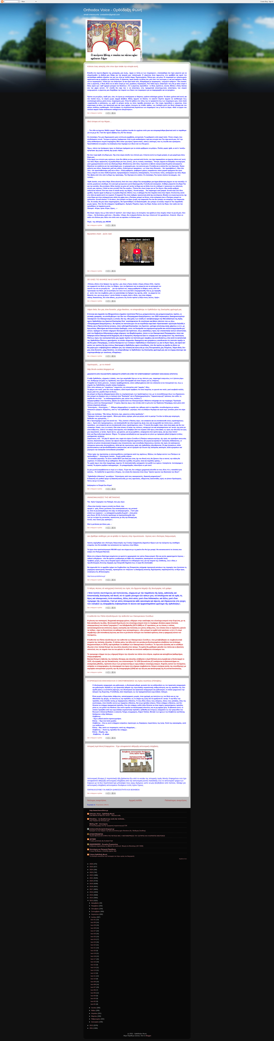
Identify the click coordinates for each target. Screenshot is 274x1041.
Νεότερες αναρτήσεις (96, 800)
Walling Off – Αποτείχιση (98, 824)
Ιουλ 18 (93, 956)
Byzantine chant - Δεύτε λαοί (99, 234)
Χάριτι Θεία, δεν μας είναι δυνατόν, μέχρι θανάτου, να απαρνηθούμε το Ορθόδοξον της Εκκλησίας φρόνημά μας (134, 309)
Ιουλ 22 (93, 945)
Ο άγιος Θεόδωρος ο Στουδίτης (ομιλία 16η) (102, 851)
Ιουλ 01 (93, 1004)
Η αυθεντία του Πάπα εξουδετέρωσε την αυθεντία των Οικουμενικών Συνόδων (120, 616)
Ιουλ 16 (93, 962)
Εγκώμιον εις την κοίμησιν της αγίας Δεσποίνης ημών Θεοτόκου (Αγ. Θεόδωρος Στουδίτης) (117, 830)
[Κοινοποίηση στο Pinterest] (115, 113)
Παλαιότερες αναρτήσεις (176, 800)
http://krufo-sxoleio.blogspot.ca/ (100, 369)
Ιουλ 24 (93, 939)
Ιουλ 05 (93, 993)
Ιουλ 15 (93, 965)
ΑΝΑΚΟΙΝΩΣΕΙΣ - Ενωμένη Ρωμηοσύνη (103, 844)
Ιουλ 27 (93, 931)
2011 (91, 1028)
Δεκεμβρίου (95, 903)
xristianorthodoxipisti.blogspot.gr (101, 829)
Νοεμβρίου (95, 906)
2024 (91, 869)
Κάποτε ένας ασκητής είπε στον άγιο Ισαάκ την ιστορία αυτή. (112, 66)
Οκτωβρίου (95, 909)
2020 (91, 881)
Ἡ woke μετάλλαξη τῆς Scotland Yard (101, 841)
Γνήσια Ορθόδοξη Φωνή (98, 854)
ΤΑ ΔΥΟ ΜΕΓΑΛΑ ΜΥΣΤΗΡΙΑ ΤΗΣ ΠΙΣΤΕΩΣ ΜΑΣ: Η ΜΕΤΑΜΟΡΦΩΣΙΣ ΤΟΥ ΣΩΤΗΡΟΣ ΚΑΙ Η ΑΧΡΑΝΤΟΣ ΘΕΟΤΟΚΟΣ (127, 836)
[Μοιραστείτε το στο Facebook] (113, 113)
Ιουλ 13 (93, 970)
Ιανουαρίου (95, 1022)
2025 (91, 867)
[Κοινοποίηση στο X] (111, 113)
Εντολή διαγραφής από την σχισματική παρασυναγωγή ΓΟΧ (108, 825)
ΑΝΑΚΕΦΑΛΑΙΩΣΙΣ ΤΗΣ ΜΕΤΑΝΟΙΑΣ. (103, 497)
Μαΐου (93, 1010)
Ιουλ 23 (93, 942)
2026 (91, 864)
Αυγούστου (95, 914)
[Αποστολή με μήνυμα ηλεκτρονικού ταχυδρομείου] (107, 113)
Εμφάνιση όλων (183, 858)
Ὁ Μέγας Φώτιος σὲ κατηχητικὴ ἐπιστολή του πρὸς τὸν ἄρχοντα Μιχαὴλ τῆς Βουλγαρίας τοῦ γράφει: (129, 588)
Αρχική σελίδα (135, 800)
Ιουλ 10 (93, 979)
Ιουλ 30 (93, 922)
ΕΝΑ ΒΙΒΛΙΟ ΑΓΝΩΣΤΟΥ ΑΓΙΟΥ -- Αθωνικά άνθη (104, 815)
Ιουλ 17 (93, 959)
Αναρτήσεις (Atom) (102, 805)
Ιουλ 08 (93, 984)
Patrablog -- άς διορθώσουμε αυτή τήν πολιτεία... (107, 819)
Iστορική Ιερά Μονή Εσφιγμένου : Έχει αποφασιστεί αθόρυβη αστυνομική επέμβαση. (123, 746)
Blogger (148, 1035)
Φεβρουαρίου (96, 1019)
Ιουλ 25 (93, 936)
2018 (91, 886)
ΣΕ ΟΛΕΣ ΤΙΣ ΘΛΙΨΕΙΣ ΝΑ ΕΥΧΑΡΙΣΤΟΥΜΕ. (107, 279)
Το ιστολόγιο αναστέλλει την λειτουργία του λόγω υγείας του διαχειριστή (111, 856)
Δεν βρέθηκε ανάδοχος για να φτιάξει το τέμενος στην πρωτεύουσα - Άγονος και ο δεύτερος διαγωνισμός (131, 536)
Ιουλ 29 (93, 925)
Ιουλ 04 (93, 996)
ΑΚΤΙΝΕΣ (92, 839)
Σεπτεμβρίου (95, 911)
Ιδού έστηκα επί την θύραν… (99, 121)
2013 (91, 900)
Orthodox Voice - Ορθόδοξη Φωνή (112, 10)
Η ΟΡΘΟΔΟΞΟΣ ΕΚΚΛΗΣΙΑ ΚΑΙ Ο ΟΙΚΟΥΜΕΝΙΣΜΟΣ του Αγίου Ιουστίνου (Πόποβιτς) (124, 681)
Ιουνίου (94, 1008)
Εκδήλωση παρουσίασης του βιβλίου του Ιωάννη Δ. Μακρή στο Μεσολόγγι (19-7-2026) (116, 846)
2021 (91, 878)
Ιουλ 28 (93, 928)
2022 (91, 875)
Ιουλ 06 (93, 990)
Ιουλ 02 (93, 1001)
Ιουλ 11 (93, 976)
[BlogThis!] (109, 113)
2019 (91, 883)
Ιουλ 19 (93, 953)
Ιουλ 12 (93, 973)
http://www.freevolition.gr (98, 810)
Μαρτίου (94, 1016)
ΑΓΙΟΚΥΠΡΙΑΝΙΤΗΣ (96, 834)
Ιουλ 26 (93, 933)
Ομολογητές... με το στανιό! (99, 365)
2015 (91, 895)
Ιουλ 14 (93, 967)
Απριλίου (94, 1013)
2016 (91, 892)
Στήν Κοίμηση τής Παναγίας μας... (100, 820)
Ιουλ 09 (93, 981)
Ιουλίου (94, 917)
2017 (91, 889)
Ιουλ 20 (93, 950)
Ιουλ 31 (93, 919)
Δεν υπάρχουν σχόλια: (95, 113)
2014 (91, 898)
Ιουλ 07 (93, 987)
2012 (91, 1025)
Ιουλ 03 (93, 998)
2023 (91, 872)
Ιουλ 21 (93, 948)
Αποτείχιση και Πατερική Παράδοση (102, 849)
